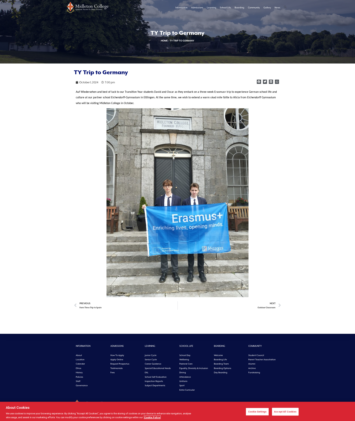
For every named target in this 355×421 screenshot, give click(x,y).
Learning (211, 7)
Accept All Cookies (285, 411)
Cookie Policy (152, 417)
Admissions (197, 7)
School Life (225, 7)
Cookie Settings (257, 411)
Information (181, 7)
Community (254, 7)
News (277, 7)
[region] (177, 411)
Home (164, 40)
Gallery (267, 7)
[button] (259, 82)
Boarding (239, 7)
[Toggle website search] (285, 7)
